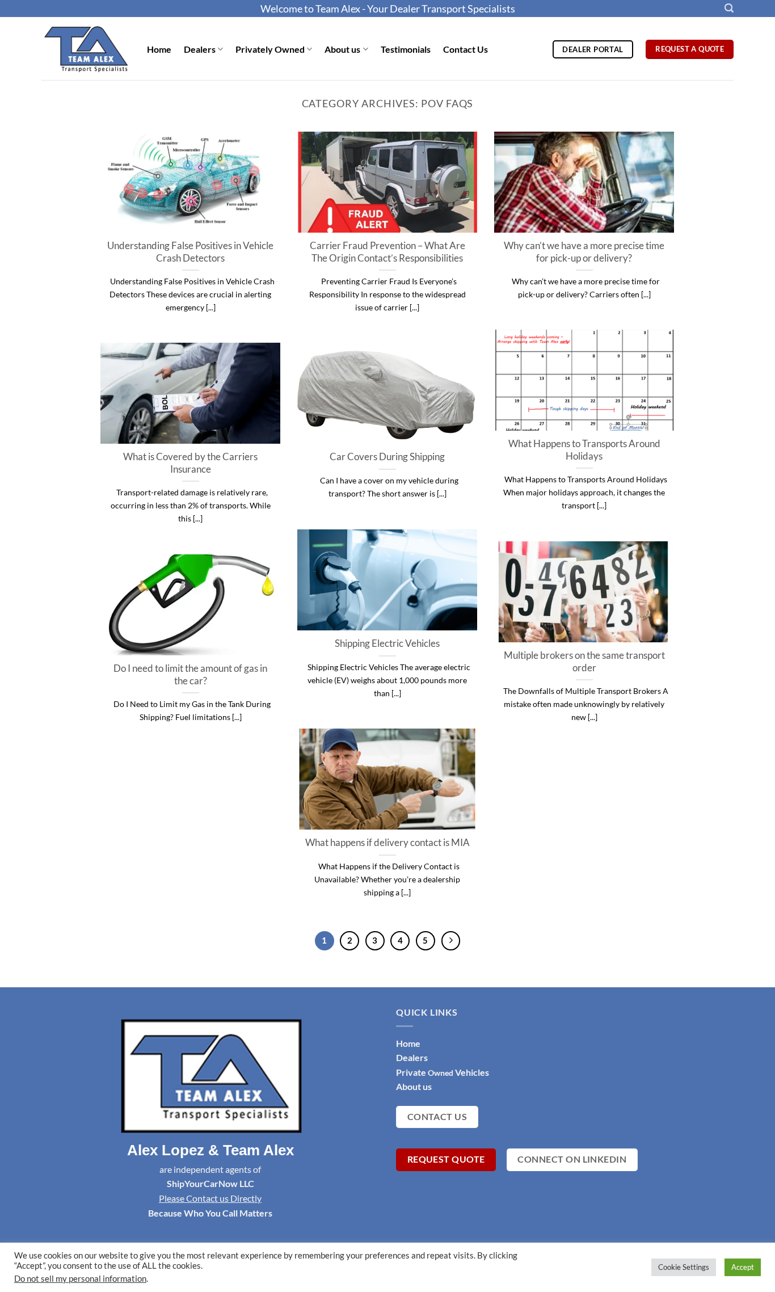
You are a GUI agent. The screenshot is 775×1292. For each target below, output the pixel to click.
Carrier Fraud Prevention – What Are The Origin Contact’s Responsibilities (387, 252)
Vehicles (471, 1072)
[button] (729, 8)
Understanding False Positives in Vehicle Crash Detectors (190, 252)
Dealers (200, 49)
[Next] (451, 940)
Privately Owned (270, 49)
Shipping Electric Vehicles (387, 643)
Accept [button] (742, 1267)
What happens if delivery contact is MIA (387, 842)
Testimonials (406, 49)
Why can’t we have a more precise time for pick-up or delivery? (584, 252)
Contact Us (465, 49)
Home (159, 49)
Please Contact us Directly (210, 1198)
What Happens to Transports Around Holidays (584, 450)
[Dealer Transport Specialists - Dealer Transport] (85, 48)
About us (342, 49)
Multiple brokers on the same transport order (584, 662)
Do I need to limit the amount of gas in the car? (190, 675)
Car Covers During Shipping (387, 456)
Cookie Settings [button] (683, 1267)
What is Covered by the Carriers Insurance (190, 463)
